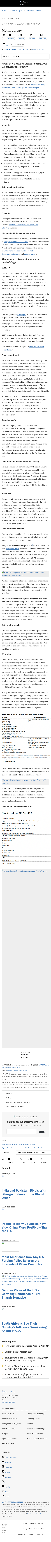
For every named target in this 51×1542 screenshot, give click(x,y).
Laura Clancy (23, 50)
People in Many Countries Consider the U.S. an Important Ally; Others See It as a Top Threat (21, 24)
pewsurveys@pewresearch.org (17, 1071)
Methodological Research (37, 1438)
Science (30, 1423)
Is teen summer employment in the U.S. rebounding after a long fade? (24, 1375)
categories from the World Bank (16, 241)
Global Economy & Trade (27, 1144)
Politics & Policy (8, 1414)
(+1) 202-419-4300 (8, 1402)
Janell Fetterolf (10, 50)
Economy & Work (33, 1418)
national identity (30, 254)
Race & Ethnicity (8, 1428)
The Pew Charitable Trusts (35, 1514)
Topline (8, 1098)
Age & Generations (9, 1438)
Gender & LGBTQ (8, 1443)
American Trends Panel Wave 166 (18, 1102)
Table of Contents (10, 56)
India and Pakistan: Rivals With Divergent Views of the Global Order (24, 1194)
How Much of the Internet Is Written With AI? (27, 1345)
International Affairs (9, 1418)
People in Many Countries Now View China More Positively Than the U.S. (25, 1227)
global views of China (12, 250)
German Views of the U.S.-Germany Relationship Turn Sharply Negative (21, 1294)
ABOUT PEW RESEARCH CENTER (12, 1502)
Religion (5, 1433)
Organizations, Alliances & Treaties (13, 1148)
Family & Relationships (36, 1414)
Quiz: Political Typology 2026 (18, 1351)
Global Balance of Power (10, 1144)
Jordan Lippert (38, 50)
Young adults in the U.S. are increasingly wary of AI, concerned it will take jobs (26, 1359)
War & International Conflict (34, 1148)
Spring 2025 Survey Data (14, 1106)
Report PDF (10, 1094)
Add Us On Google (17, 44)
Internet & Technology (35, 1428)
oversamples (21, 314)
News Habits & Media (35, 1433)
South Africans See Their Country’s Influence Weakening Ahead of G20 (24, 1327)
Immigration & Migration (11, 1423)
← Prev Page (25, 1052)
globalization (15, 254)
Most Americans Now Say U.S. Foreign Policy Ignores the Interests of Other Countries (23, 1260)
